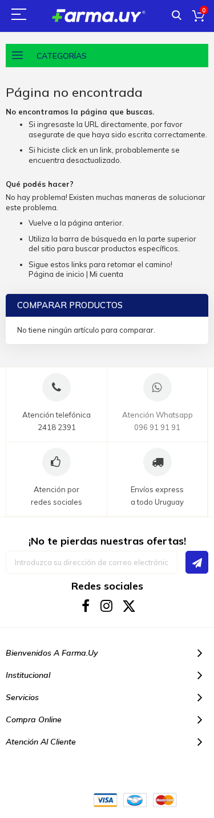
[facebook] (85, 606)
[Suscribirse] (196, 562)
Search (177, 16)
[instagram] (107, 606)
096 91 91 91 (157, 427)
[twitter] (129, 606)
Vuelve (40, 222)
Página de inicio (56, 274)
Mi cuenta (106, 274)
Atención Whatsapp (157, 414)
